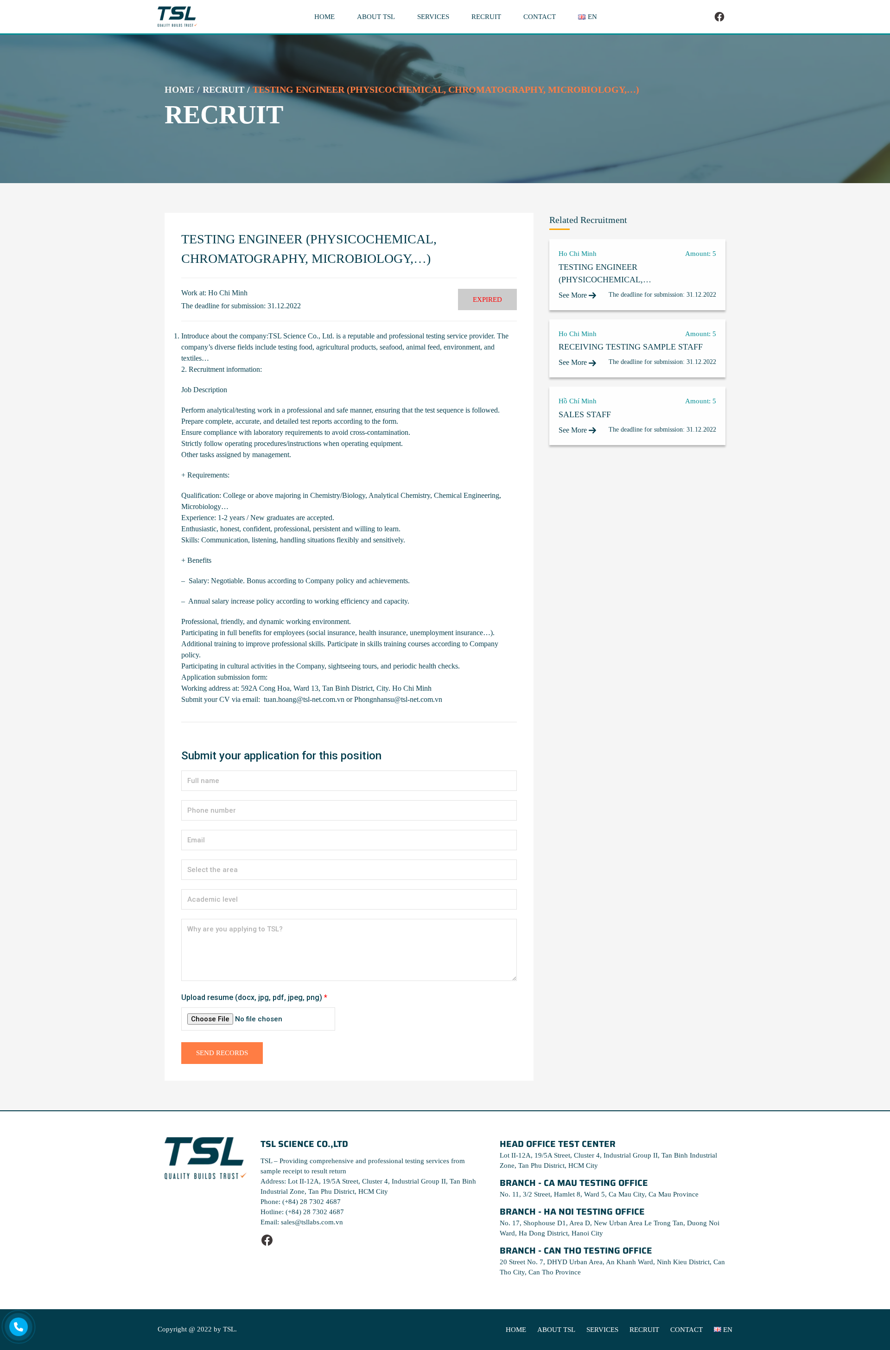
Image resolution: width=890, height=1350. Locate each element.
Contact (539, 16)
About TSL (376, 16)
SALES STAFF (585, 414)
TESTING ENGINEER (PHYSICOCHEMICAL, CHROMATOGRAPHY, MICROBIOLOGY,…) (601, 274)
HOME (179, 89)
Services (433, 16)
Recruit (486, 16)
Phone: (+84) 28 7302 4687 (301, 1201)
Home (324, 16)
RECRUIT (223, 89)
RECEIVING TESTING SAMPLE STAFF (631, 346)
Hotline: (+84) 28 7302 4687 (302, 1212)
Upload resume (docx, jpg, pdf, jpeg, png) (254, 997)
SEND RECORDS (222, 1053)
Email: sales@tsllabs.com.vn (302, 1222)
